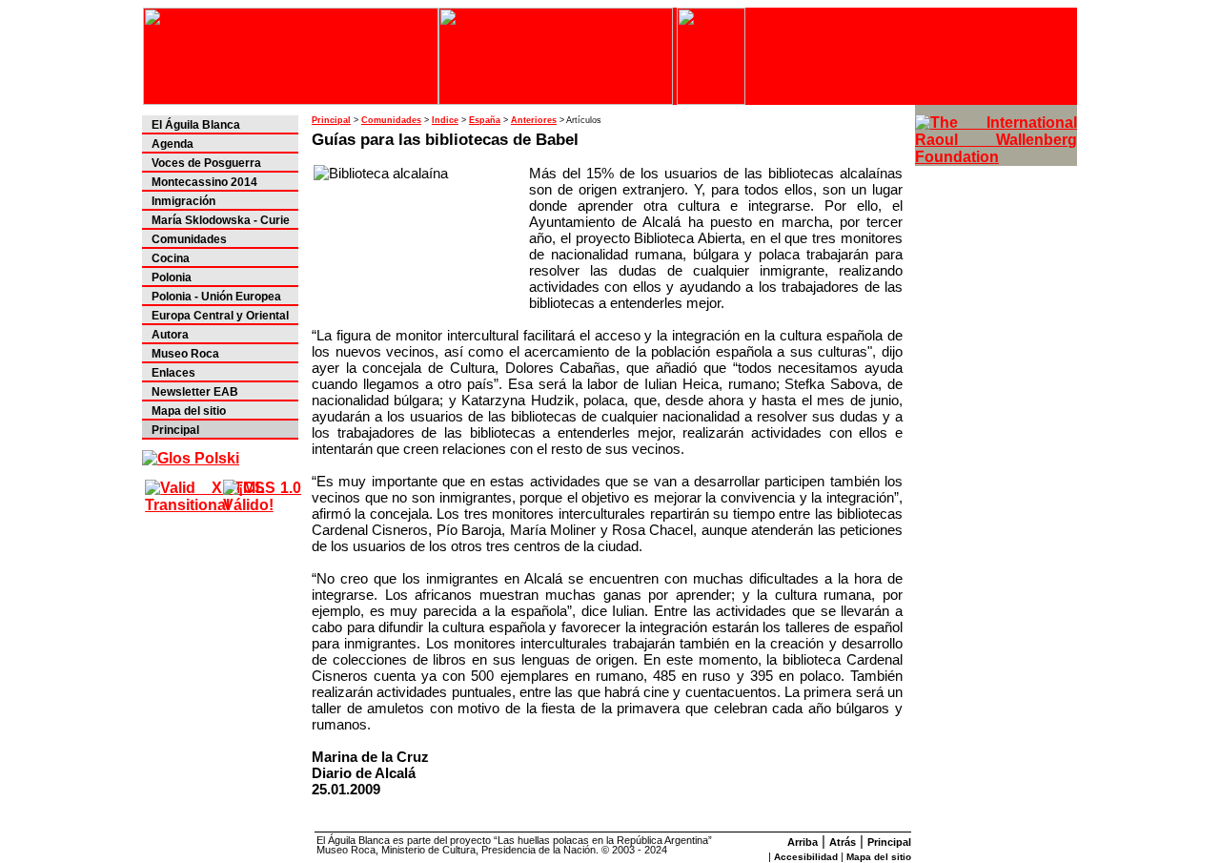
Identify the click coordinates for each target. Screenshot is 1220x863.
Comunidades (189, 239)
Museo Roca (185, 354)
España (484, 120)
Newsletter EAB (195, 392)
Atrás (842, 842)
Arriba (802, 842)
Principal (175, 430)
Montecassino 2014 (204, 182)
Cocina (171, 258)
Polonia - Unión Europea (216, 296)
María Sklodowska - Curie (221, 220)
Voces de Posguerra (206, 163)
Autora (170, 334)
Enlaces (173, 373)
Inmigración (183, 201)
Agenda (172, 144)
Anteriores (534, 120)
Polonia (172, 277)
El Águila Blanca (196, 125)
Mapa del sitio (189, 411)
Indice (445, 120)
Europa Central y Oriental (220, 315)
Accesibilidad (806, 857)
